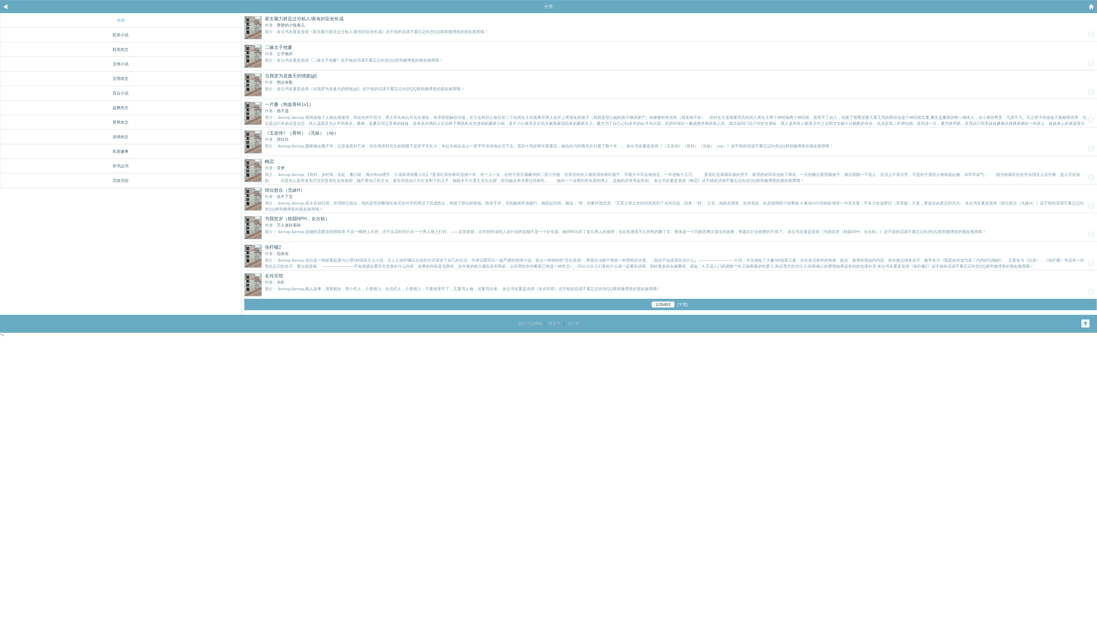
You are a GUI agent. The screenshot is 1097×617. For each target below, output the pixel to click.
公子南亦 (285, 53)
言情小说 (121, 64)
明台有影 (285, 82)
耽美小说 (121, 35)
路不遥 (283, 111)
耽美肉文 (121, 49)
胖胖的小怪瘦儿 (291, 25)
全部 (121, 20)
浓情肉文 (121, 137)
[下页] (682, 304)
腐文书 (554, 323)
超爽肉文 (121, 107)
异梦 (281, 168)
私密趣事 (121, 151)
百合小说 (121, 93)
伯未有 (283, 253)
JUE (280, 282)
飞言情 (573, 323)
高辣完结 (121, 180)
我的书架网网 (530, 323)
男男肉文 (121, 122)
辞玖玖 (283, 139)
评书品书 (121, 166)
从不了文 (285, 196)
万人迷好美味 (289, 225)
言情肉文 (121, 78)
